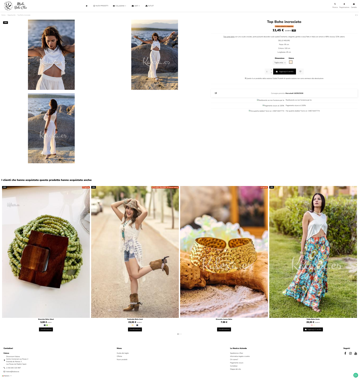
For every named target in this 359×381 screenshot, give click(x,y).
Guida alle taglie (123, 353)
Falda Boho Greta (313, 319)
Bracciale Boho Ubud (46, 319)
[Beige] (132, 325)
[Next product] (357, 15)
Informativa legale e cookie (240, 356)
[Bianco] (42, 325)
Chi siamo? (234, 359)
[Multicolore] (49, 325)
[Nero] (45, 325)
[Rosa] (312, 325)
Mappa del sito (235, 369)
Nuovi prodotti (122, 359)
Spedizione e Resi (236, 353)
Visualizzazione (46, 329)
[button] (119, 6)
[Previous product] (356, 15)
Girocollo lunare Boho (224, 319)
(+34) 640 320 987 (13, 368)
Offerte (119, 356)
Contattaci (233, 366)
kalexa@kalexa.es (12, 371)
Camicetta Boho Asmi (135, 319)
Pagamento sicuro (236, 363)
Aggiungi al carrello (286, 71)
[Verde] (47, 325)
